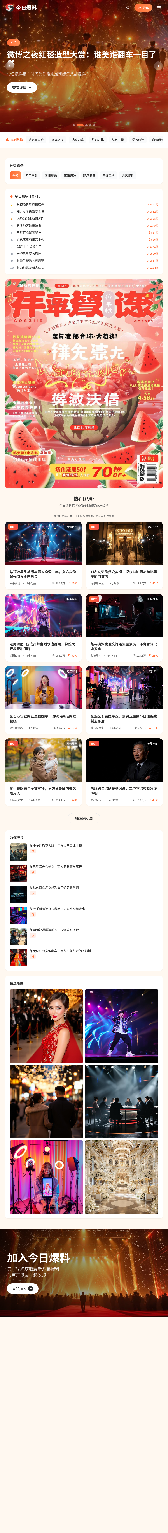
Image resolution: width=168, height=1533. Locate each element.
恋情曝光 (158, 139)
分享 (146, 7)
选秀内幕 (78, 139)
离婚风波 (70, 175)
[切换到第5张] (94, 125)
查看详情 (19, 83)
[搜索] (128, 8)
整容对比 (98, 139)
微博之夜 (57, 139)
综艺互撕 (118, 139)
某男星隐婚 (36, 139)
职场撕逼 (89, 175)
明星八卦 (31, 175)
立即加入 (19, 1288)
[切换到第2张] (80, 125)
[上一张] (9, 65)
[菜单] (159, 8)
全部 (15, 175)
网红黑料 (108, 175)
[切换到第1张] (74, 125)
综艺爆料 (128, 175)
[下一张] (158, 65)
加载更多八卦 (84, 818)
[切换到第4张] (90, 125)
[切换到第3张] (86, 125)
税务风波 (138, 139)
